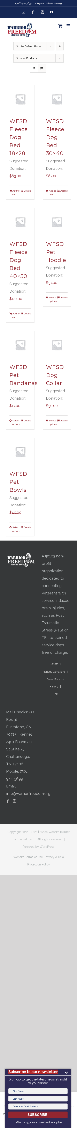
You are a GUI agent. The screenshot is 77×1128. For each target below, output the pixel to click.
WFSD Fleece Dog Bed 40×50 (18, 260)
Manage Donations (54, 671)
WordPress (47, 846)
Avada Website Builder (55, 832)
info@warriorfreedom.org (48, 3)
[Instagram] (14, 801)
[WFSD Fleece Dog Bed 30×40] (57, 99)
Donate (53, 663)
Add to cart (16, 192)
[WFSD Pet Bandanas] (20, 345)
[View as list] (42, 68)
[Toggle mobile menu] (69, 26)
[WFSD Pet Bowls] (20, 452)
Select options (53, 299)
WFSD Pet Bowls (18, 482)
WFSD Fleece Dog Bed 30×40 (55, 137)
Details (27, 190)
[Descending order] (60, 46)
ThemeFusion (26, 839)
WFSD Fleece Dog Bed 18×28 (18, 137)
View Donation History (56, 683)
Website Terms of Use (28, 857)
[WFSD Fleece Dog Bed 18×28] (20, 99)
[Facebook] (7, 801)
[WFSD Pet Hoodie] (57, 222)
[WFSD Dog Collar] (57, 345)
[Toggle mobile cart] (60, 26)
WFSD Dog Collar (55, 375)
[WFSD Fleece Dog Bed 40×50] (20, 222)
